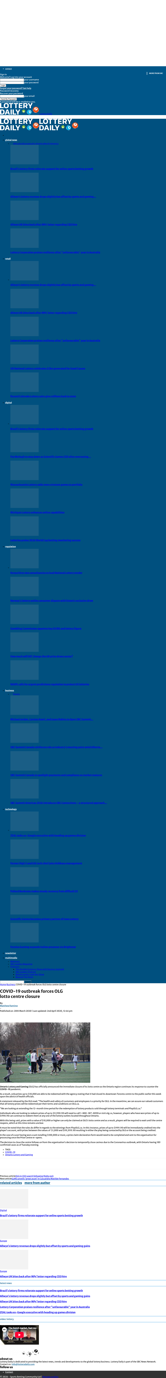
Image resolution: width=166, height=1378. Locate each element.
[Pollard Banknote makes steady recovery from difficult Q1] (24, 886)
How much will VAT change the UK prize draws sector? (41, 656)
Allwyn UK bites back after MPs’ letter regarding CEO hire (43, 224)
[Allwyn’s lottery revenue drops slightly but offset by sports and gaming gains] (24, 191)
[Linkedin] (13, 1015)
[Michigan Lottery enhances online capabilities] (24, 507)
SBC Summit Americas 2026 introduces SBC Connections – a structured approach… (58, 802)
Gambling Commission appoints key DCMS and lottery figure (45, 628)
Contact (8, 69)
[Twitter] (4, 1015)
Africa (16, 143)
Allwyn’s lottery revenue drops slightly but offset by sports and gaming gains (45, 1245)
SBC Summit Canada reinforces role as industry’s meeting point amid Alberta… (56, 747)
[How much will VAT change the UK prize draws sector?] (24, 651)
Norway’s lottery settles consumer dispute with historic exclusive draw (51, 600)
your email (29, 96)
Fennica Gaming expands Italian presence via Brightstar (43, 946)
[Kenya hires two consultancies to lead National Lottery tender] (24, 567)
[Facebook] (23, 1015)
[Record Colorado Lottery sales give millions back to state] (24, 391)
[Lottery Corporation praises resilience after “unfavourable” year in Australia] (24, 247)
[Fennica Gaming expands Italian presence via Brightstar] (24, 941)
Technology (11, 809)
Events (16, 694)
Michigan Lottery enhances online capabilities (37, 512)
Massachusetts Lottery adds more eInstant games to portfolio (46, 484)
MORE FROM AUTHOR (37, 1183)
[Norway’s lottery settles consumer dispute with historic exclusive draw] (24, 595)
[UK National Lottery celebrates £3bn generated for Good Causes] (24, 363)
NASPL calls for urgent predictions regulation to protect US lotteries (49, 684)
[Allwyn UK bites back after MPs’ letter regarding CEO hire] (24, 219)
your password (31, 82)
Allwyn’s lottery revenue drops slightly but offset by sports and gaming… (53, 196)
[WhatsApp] (41, 1015)
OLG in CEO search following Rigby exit (34, 1176)
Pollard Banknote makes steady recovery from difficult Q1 (44, 891)
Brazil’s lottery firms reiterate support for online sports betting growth (51, 168)
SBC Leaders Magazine (21, 964)
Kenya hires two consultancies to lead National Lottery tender (46, 572)
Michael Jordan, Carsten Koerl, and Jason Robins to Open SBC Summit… (51, 719)
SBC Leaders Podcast (26, 971)
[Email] (32, 1015)
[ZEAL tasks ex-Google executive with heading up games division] (24, 830)
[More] (51, 1015)
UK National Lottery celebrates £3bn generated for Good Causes (47, 368)
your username (31, 79)
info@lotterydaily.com (23, 1364)
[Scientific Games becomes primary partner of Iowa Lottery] (24, 913)
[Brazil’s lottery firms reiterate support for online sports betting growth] (24, 163)
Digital (8, 402)
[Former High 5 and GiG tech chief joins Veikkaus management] (24, 858)
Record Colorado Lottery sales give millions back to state (43, 396)
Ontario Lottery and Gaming (19, 1154)
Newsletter (10, 953)
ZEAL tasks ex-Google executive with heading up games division (48, 835)
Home (3, 984)
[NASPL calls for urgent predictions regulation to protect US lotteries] (24, 679)
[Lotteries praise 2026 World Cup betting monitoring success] (24, 535)
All (11, 143)
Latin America (37, 143)
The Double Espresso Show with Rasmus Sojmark (40, 969)
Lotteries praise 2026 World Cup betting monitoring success (45, 540)
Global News (11, 140)
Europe (26, 143)
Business (9, 690)
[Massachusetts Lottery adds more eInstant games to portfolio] (24, 479)
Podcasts (14, 966)
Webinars (15, 961)
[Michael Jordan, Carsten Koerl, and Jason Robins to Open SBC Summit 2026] (24, 714)
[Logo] (19, 129)
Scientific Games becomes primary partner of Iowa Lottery (44, 918)
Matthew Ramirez (9, 1005)
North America (51, 143)
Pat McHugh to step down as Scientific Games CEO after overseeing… (50, 456)
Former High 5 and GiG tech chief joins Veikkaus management (46, 863)
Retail (8, 258)
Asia (21, 143)
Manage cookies (50, 1376)
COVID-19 (10, 1152)
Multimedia (11, 957)
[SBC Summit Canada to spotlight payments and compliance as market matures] (24, 770)
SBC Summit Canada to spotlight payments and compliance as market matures (56, 775)
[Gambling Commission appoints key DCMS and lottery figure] (24, 623)
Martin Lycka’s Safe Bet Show (30, 974)
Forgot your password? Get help (15, 88)
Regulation (10, 546)
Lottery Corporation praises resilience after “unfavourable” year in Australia (55, 252)
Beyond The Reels (24, 977)
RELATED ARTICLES (11, 1183)
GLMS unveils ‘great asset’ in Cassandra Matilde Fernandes (40, 1178)
